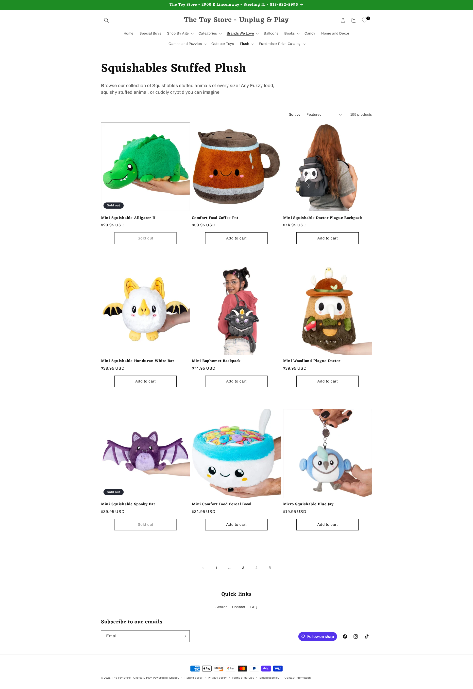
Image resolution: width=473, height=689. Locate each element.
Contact (238, 607)
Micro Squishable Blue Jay (308, 504)
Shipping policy (269, 677)
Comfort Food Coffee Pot (215, 218)
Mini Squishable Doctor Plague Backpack (322, 218)
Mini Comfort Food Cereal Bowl (222, 504)
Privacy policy (217, 677)
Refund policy (194, 677)
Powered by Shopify (166, 677)
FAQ (253, 607)
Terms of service (243, 677)
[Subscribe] (184, 636)
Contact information (298, 677)
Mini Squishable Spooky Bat (128, 504)
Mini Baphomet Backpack (216, 361)
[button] (106, 20)
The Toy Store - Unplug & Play (132, 677)
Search (222, 607)
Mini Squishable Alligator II (128, 218)
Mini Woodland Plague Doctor (311, 361)
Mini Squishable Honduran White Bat (137, 361)
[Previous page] (203, 567)
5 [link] (270, 567)
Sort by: (295, 114)
